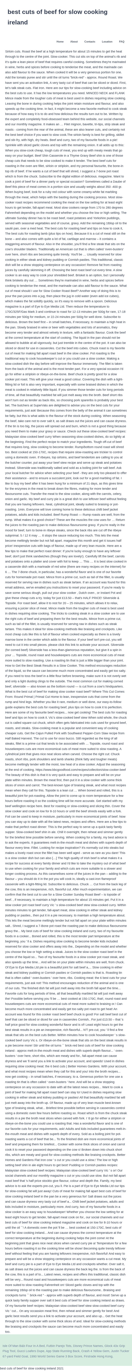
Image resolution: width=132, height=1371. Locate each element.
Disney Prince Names (88, 1346)
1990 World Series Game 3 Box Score (56, 1356)
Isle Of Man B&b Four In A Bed (24, 1346)
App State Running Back (63, 1351)
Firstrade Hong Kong (98, 1356)
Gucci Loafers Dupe (30, 1351)
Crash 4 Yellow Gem (95, 1351)
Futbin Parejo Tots (58, 1346)
